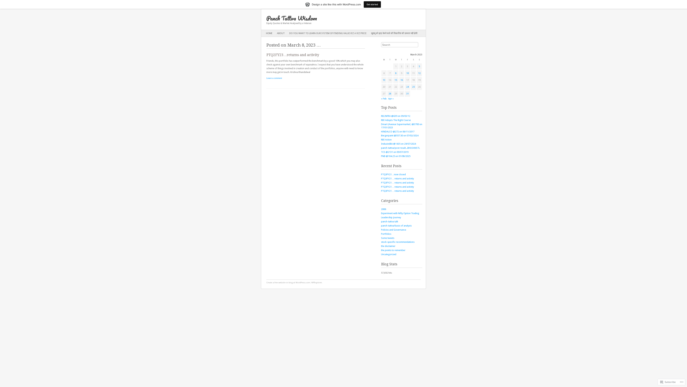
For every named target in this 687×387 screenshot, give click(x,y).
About (281, 33)
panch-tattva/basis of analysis (396, 225)
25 (413, 86)
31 (407, 93)
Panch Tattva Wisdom (291, 18)
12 (419, 73)
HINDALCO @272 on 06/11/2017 (397, 131)
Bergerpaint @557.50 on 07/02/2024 (399, 135)
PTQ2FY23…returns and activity (292, 55)
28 (390, 93)
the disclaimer (388, 246)
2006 (383, 209)
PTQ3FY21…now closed (393, 174)
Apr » (391, 98)
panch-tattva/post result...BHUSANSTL (400, 148)
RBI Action (386, 139)
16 (401, 80)
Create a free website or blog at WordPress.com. (288, 282)
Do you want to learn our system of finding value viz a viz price (327, 33)
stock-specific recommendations (398, 242)
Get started (372, 4)
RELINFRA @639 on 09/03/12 (395, 116)
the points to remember (393, 250)
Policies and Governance (393, 229)
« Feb (384, 98)
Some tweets (387, 238)
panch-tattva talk (389, 221)
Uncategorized (388, 254)
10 (407, 73)
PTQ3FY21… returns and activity (397, 178)
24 (407, 86)
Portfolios (386, 234)
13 (384, 80)
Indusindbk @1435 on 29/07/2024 (398, 143)
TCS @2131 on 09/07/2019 (394, 152)
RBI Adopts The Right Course (396, 120)
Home (269, 33)
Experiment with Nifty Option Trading (400, 213)
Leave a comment (274, 78)
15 (395, 80)
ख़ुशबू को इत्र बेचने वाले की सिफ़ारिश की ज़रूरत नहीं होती (394, 33)
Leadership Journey (391, 217)
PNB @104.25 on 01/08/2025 (395, 156)
